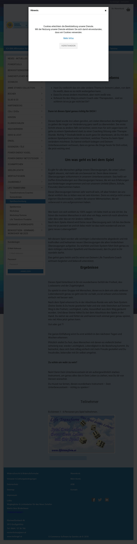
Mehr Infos (68, 38)
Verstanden (68, 46)
